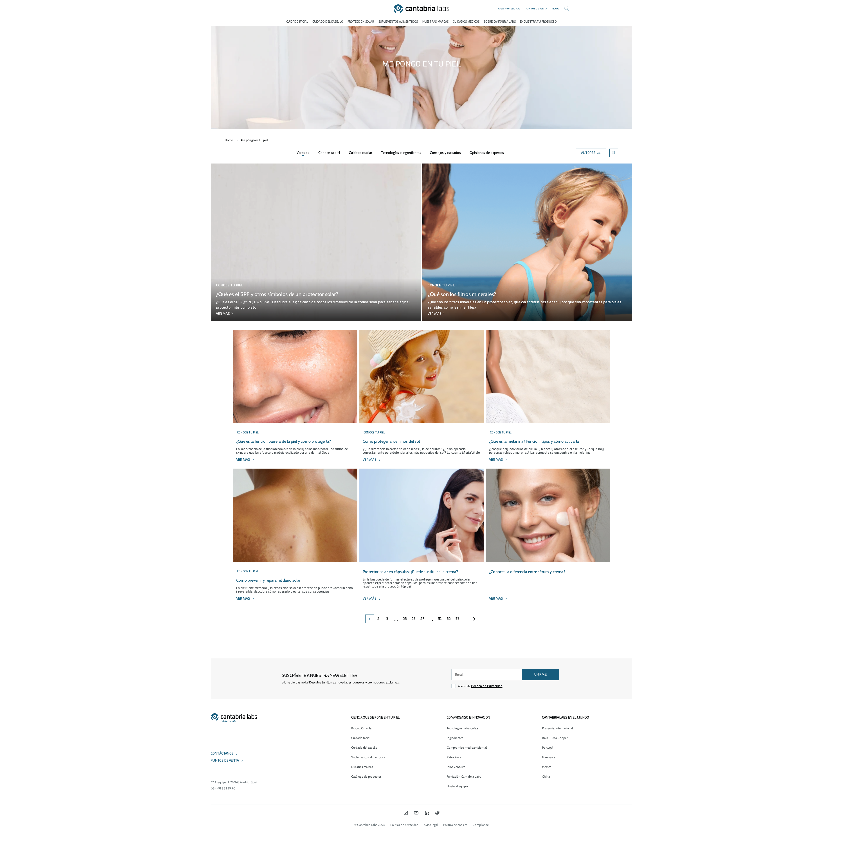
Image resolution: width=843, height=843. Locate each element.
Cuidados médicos (466, 21)
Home (229, 140)
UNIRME (540, 674)
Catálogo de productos (366, 776)
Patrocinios (454, 757)
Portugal (547, 748)
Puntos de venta (536, 9)
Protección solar (361, 728)
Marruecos (548, 757)
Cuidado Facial (297, 21)
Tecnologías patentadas (462, 728)
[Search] (566, 8)
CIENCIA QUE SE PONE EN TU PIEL (375, 717)
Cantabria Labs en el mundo (565, 717)
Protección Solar (361, 21)
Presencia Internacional (557, 728)
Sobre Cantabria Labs (500, 21)
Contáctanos (222, 753)
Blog (555, 9)
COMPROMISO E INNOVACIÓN (468, 717)
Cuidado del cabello (327, 21)
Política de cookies (455, 825)
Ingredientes (455, 738)
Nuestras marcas (435, 21)
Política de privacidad (404, 825)
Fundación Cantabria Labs (464, 776)
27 (422, 618)
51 (440, 618)
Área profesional (509, 9)
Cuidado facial (360, 738)
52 (449, 618)
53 (457, 618)
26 (414, 618)
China (546, 776)
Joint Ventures (456, 767)
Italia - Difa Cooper (554, 738)
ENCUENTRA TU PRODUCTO (538, 21)
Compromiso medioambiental (467, 748)
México (546, 767)
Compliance (480, 825)
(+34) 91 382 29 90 (223, 788)
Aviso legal (431, 825)
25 (405, 618)
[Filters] (613, 153)
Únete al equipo (457, 786)
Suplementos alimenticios (398, 21)
